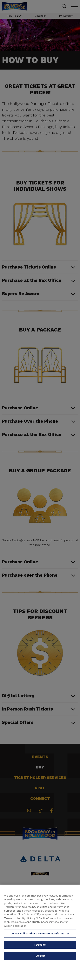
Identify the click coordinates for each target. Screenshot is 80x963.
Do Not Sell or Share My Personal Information (40, 933)
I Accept (40, 955)
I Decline (40, 944)
